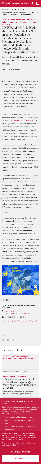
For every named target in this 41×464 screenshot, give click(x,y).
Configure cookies (20, 452)
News (12, 10)
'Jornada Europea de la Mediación (20, 120)
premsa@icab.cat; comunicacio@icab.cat (21, 321)
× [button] (39, 400)
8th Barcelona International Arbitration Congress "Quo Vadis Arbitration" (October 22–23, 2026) (20, 383)
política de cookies (9, 445)
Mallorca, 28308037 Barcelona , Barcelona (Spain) (19, 312)
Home (4, 10)
